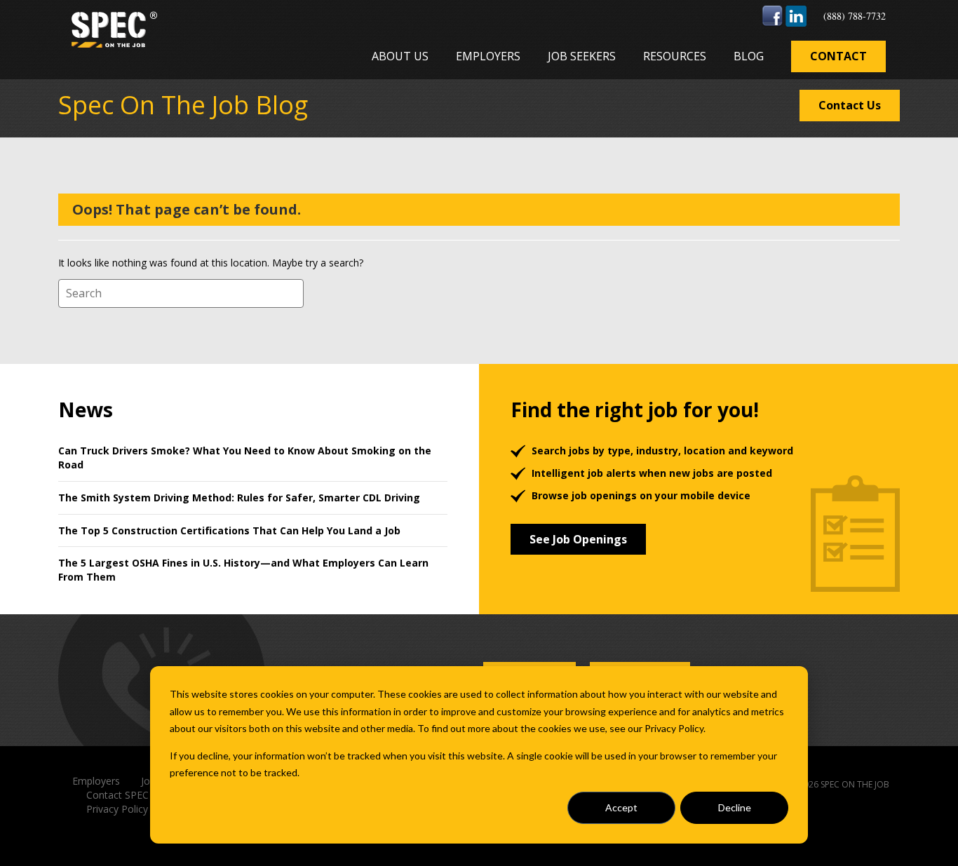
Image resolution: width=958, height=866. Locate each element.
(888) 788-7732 (854, 15)
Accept (621, 807)
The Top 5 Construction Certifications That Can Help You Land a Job (229, 530)
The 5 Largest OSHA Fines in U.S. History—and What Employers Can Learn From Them (243, 569)
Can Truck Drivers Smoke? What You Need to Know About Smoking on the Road (244, 457)
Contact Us (849, 105)
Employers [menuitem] (488, 56)
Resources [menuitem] (674, 56)
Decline (734, 807)
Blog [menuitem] (749, 56)
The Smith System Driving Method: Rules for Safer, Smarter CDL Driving (239, 497)
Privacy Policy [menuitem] (117, 809)
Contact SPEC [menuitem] (117, 794)
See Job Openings (578, 539)
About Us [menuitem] (400, 56)
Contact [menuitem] (838, 56)
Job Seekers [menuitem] (582, 56)
